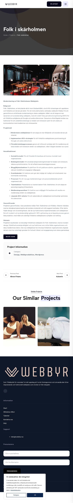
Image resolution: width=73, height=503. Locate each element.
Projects (12, 35)
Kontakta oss (8, 419)
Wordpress (39, 255)
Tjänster (6, 416)
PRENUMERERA (12, 471)
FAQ (4, 423)
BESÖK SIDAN (10, 236)
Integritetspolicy (16, 490)
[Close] (44, 474)
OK (35, 495)
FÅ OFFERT (54, 4)
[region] (25, 486)
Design (16, 255)
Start (5, 408)
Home (5, 35)
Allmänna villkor (9, 412)
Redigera (16, 495)
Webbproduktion (27, 255)
